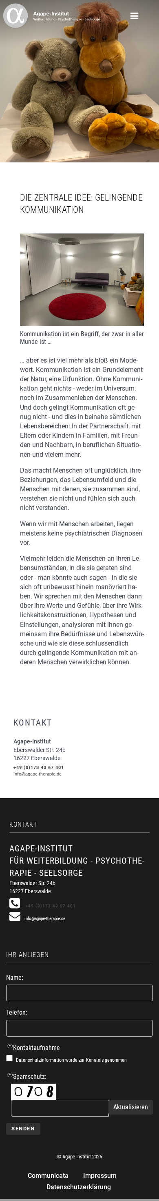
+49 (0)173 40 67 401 (38, 767)
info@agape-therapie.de (37, 774)
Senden (23, 1128)
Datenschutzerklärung (78, 1187)
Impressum (100, 1175)
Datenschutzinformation (40, 1060)
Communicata (48, 1175)
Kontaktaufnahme (33, 1047)
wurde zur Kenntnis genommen (71, 1060)
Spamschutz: (26, 1076)
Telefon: (16, 1012)
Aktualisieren (130, 1107)
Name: (14, 977)
